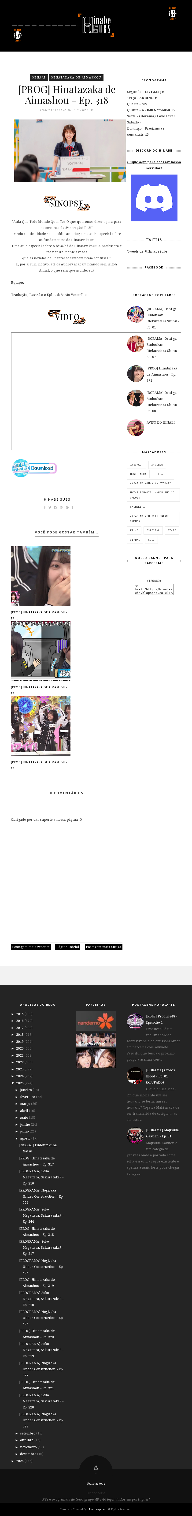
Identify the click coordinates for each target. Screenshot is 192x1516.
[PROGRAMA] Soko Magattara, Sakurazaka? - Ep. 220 (41, 1401)
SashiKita (137, 506)
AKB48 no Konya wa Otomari (150, 483)
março (25, 1103)
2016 (20, 1020)
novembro (29, 1447)
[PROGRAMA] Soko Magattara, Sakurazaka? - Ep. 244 (41, 1215)
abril (24, 1110)
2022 (20, 1062)
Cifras (135, 539)
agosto (25, 1138)
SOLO (151, 539)
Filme (134, 530)
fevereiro (28, 1097)
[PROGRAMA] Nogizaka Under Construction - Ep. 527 (41, 1369)
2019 (20, 1041)
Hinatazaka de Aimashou (76, 77)
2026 (20, 1461)
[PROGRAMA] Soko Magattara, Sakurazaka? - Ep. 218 (41, 1298)
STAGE (172, 530)
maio (24, 1117)
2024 (20, 1076)
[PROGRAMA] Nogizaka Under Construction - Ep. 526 (41, 1317)
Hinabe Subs (57, 499)
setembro (28, 1433)
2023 (20, 1069)
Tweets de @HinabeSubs (147, 251)
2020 (20, 1048)
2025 (20, 1083)
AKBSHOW (157, 464)
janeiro (26, 1090)
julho (25, 1131)
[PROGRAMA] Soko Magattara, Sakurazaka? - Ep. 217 (41, 1247)
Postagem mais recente (31, 947)
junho (25, 1124)
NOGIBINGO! (138, 474)
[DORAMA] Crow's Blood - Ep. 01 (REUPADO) (160, 1076)
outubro (27, 1440)
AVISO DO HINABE (161, 422)
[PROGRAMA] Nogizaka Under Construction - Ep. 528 (41, 1420)
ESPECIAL (153, 530)
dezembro (28, 1454)
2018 (20, 1034)
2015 (20, 1014)
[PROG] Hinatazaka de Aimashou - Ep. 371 (162, 374)
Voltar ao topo (96, 1484)
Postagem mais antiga (103, 947)
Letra (159, 474)
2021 (20, 1055)
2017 (20, 1027)
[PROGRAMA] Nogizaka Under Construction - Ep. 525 (41, 1266)
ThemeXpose (97, 1509)
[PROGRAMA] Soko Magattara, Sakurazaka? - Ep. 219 (41, 1349)
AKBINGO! (136, 464)
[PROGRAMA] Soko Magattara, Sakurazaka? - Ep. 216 (41, 1177)
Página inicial (67, 947)
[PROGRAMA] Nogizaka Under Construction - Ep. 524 (41, 1196)
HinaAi (39, 77)
